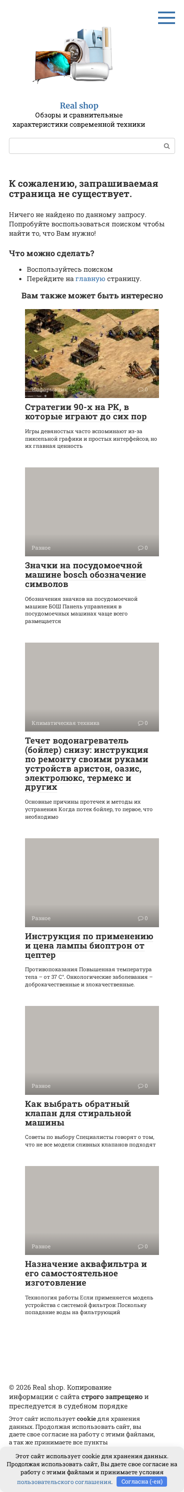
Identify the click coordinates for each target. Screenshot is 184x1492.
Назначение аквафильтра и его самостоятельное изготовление (86, 1273)
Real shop (79, 106)
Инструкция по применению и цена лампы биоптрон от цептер (89, 945)
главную (90, 278)
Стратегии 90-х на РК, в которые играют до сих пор (86, 411)
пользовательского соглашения (64, 1481)
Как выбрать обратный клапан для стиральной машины (78, 1113)
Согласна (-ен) (142, 1481)
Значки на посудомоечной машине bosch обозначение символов (85, 574)
